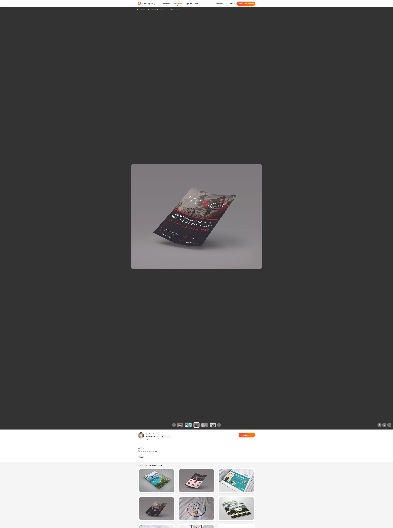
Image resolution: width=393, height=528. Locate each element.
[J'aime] (379, 425)
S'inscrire (219, 3)
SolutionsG (150, 434)
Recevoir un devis (247, 435)
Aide (197, 4)
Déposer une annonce (246, 4)
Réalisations (177, 4)
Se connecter (230, 3)
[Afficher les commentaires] (384, 425)
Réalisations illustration (156, 10)
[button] (174, 425)
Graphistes (189, 4)
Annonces (166, 4)
